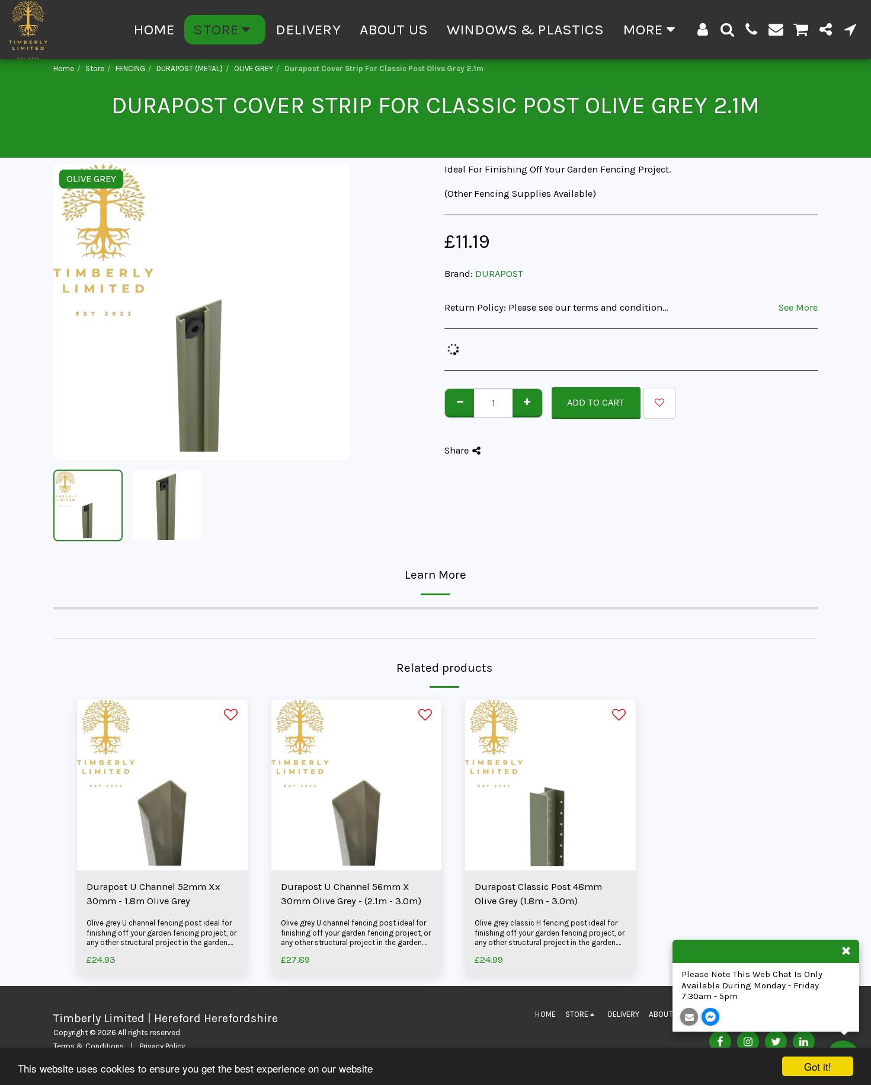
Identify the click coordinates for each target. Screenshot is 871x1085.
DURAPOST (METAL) (189, 68)
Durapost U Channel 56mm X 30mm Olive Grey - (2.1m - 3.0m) (351, 894)
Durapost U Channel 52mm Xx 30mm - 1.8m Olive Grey (153, 894)
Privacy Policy (162, 1046)
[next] (331, 312)
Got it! (817, 1066)
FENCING (130, 68)
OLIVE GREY (253, 68)
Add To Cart (360, 864)
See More (798, 307)
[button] (727, 29)
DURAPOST (499, 273)
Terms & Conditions (88, 1046)
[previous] (72, 312)
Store (94, 68)
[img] (162, 785)
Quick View (162, 841)
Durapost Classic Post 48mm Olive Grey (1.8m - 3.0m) (538, 894)
